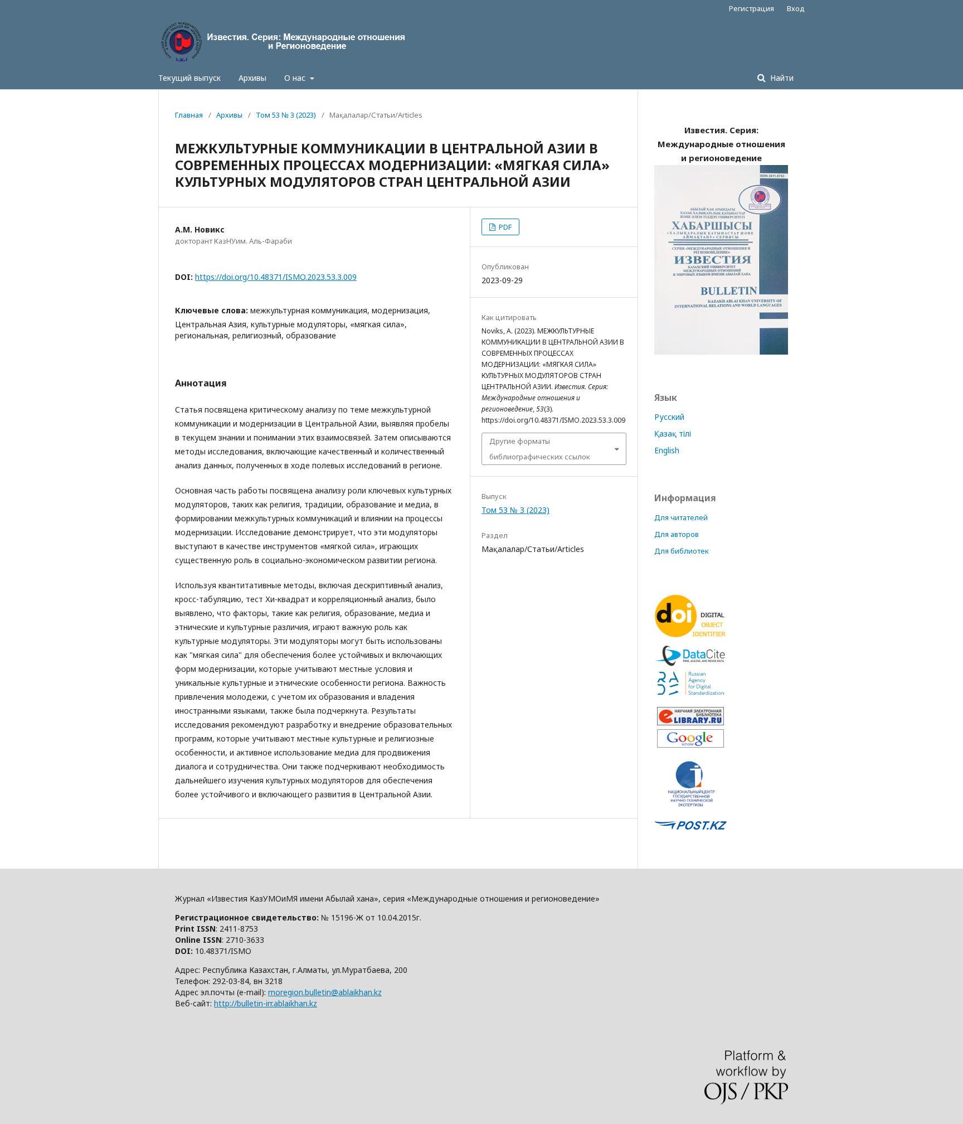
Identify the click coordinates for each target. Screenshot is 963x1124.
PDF (504, 227)
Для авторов (676, 534)
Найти (781, 77)
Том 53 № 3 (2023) (286, 115)
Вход (796, 8)
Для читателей (681, 517)
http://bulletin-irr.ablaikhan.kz (265, 1003)
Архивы (252, 77)
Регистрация (751, 8)
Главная (189, 115)
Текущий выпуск (189, 77)
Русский (669, 416)
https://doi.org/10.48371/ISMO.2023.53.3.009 (276, 277)
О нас (296, 77)
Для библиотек (681, 551)
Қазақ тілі (672, 433)
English (666, 450)
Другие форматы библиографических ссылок (539, 449)
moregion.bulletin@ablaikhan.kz (325, 992)
